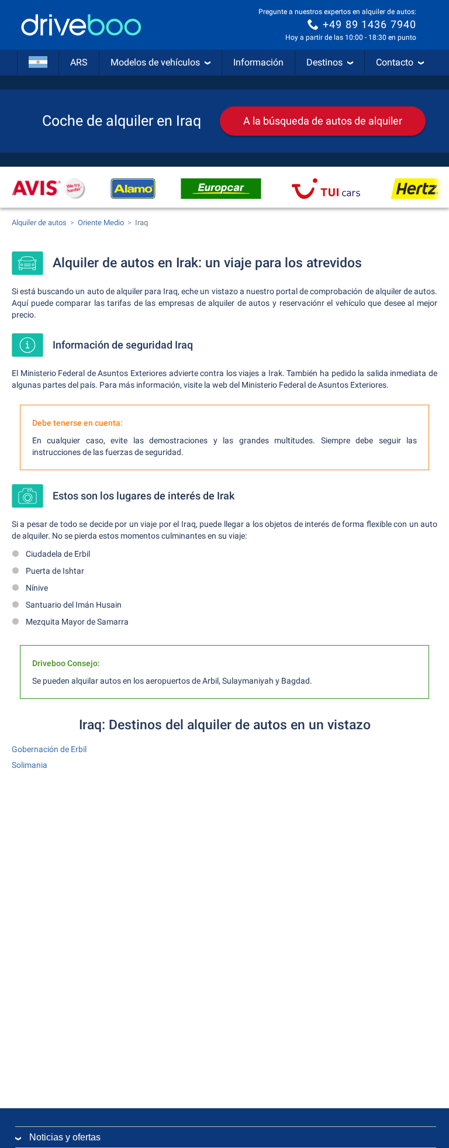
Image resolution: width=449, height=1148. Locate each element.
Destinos (324, 62)
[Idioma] (38, 62)
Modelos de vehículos (155, 62)
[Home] (81, 25)
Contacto (394, 62)
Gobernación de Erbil (49, 749)
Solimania (29, 765)
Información (258, 62)
